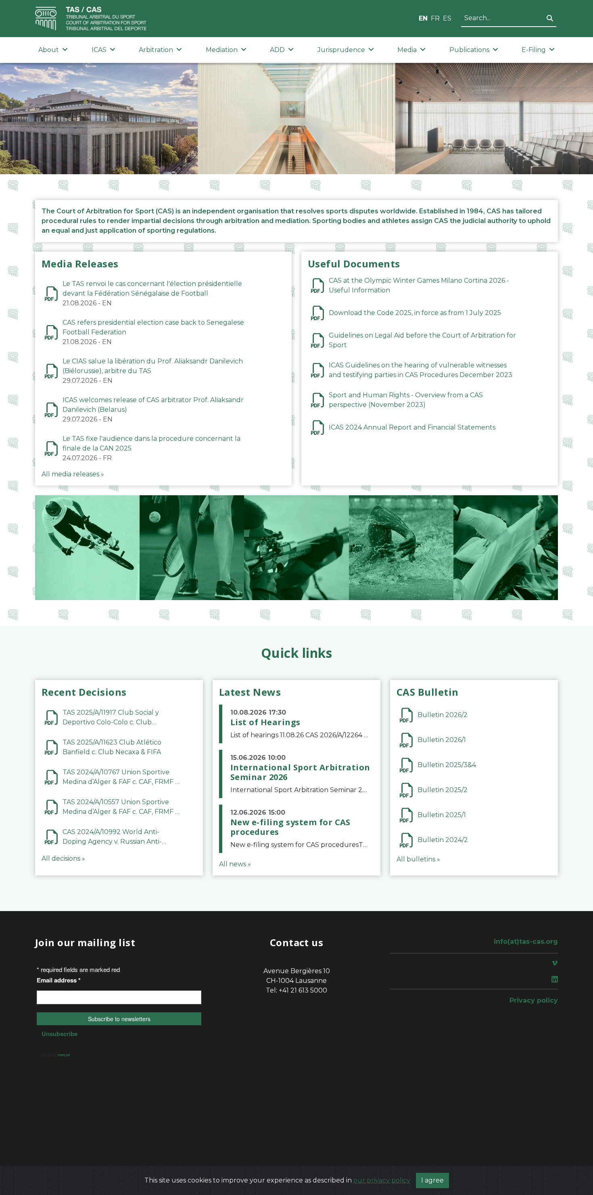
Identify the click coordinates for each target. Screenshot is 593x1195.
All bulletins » (418, 859)
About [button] (48, 50)
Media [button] (407, 50)
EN (423, 18)
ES (447, 18)
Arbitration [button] (156, 50)
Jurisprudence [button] (341, 50)
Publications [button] (469, 50)
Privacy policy (533, 1000)
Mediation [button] (222, 50)
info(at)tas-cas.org (526, 941)
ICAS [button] (99, 50)
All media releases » (73, 474)
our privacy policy (381, 1180)
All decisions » (63, 858)
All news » (235, 864)
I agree (432, 1180)
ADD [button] (277, 50)
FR (435, 18)
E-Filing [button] (534, 50)
